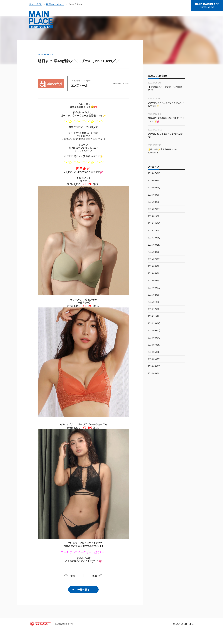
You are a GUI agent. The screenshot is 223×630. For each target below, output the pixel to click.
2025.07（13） (154, 259)
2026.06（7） (153, 180)
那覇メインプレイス (55, 4)
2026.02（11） (154, 209)
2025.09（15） (154, 245)
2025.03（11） (154, 287)
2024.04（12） (154, 366)
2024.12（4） (153, 309)
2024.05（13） (154, 359)
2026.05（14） (154, 187)
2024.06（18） (154, 352)
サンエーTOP (35, 4)
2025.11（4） (153, 230)
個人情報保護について (63, 624)
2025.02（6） (153, 295)
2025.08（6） (153, 252)
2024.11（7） (153, 316)
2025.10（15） (154, 237)
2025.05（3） (153, 273)
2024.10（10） (154, 323)
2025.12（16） (154, 223)
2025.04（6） (153, 280)
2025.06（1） (153, 266)
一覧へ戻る (83, 589)
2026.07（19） (154, 173)
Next (94, 575)
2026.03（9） (153, 202)
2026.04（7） (153, 195)
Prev (72, 575)
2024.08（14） (154, 338)
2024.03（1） (153, 373)
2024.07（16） (154, 345)
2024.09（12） (154, 330)
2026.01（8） (153, 216)
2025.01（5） (153, 302)
